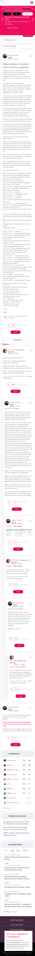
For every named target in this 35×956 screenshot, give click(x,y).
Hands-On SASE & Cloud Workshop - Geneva (17, 858)
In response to (11, 408)
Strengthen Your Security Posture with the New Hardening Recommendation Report (16, 823)
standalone (12, 317)
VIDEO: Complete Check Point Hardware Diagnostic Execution (16, 834)
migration (6, 317)
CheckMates (9, 911)
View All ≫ (6, 808)
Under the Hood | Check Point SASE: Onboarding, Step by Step (16, 869)
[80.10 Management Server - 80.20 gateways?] (2, 339)
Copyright (7, 954)
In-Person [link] (25, 850)
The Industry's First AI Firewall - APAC (17, 887)
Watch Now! (13, 28)
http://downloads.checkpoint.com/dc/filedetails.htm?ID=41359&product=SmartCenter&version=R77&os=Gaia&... (17, 724)
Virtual (6, 863)
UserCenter (28, 954)
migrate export (24, 316)
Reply (15, 332)
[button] (7, 14)
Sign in (8, 940)
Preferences (27, 14)
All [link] (12, 850)
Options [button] (31, 40)
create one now (15, 948)
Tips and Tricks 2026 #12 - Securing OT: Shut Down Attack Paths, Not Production (18, 905)
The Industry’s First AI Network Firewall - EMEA (17, 895)
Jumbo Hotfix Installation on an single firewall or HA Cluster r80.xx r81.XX (15, 828)
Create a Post (28, 35)
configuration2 (10, 316)
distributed (17, 316)
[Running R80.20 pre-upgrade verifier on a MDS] (32, 339)
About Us (22, 954)
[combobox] (17, 46)
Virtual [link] (18, 850)
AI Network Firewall (9, 40)
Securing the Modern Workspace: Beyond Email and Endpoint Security (16, 878)
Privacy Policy (26, 9)
